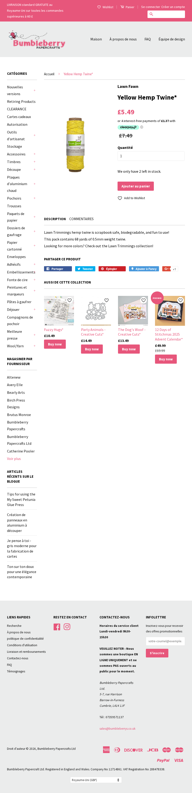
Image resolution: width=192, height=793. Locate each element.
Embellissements (19, 272)
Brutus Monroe (19, 414)
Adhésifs (14, 264)
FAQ (147, 39)
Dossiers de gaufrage (16, 231)
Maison (96, 39)
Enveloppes (16, 256)
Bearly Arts (16, 392)
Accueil (49, 74)
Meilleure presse (14, 335)
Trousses (14, 206)
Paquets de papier (15, 217)
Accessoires (16, 154)
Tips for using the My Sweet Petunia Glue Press (21, 499)
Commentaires (81, 219)
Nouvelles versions (15, 90)
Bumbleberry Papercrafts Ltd (56, 749)
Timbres (14, 161)
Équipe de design (172, 39)
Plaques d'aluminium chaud (17, 184)
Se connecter (150, 7)
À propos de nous (123, 39)
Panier (129, 7)
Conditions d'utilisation (22, 645)
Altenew (13, 377)
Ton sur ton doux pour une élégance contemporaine (21, 571)
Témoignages (16, 671)
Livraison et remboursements (26, 652)
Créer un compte (173, 7)
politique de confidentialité (25, 639)
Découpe (14, 169)
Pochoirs (14, 198)
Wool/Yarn (15, 346)
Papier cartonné (14, 245)
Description (55, 219)
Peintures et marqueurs (17, 290)
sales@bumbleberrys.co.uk (118, 729)
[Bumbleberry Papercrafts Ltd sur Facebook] (56, 626)
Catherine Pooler (21, 451)
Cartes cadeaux (19, 116)
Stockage (14, 146)
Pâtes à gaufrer (19, 301)
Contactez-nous (17, 658)
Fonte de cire (17, 279)
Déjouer (13, 309)
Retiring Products (21, 101)
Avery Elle (15, 384)
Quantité (125, 147)
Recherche (14, 626)
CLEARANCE (16, 109)
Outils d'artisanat (16, 135)
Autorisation (17, 124)
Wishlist (108, 7)
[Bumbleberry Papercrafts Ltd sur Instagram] (66, 626)
